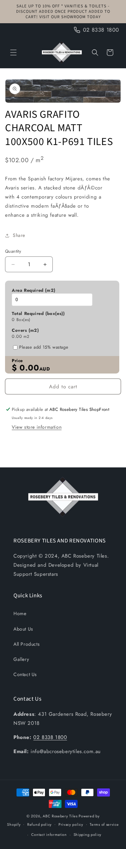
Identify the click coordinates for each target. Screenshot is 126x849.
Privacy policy (70, 824)
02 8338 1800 (50, 737)
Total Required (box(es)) (38, 314)
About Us (23, 629)
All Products (26, 644)
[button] (13, 52)
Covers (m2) (25, 330)
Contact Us (25, 674)
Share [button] (19, 235)
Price (17, 361)
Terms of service (104, 824)
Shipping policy (88, 834)
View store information (36, 427)
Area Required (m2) (33, 290)
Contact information (49, 834)
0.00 (17, 336)
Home (19, 613)
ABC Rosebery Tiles (60, 816)
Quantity (13, 251)
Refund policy (39, 824)
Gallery (21, 659)
